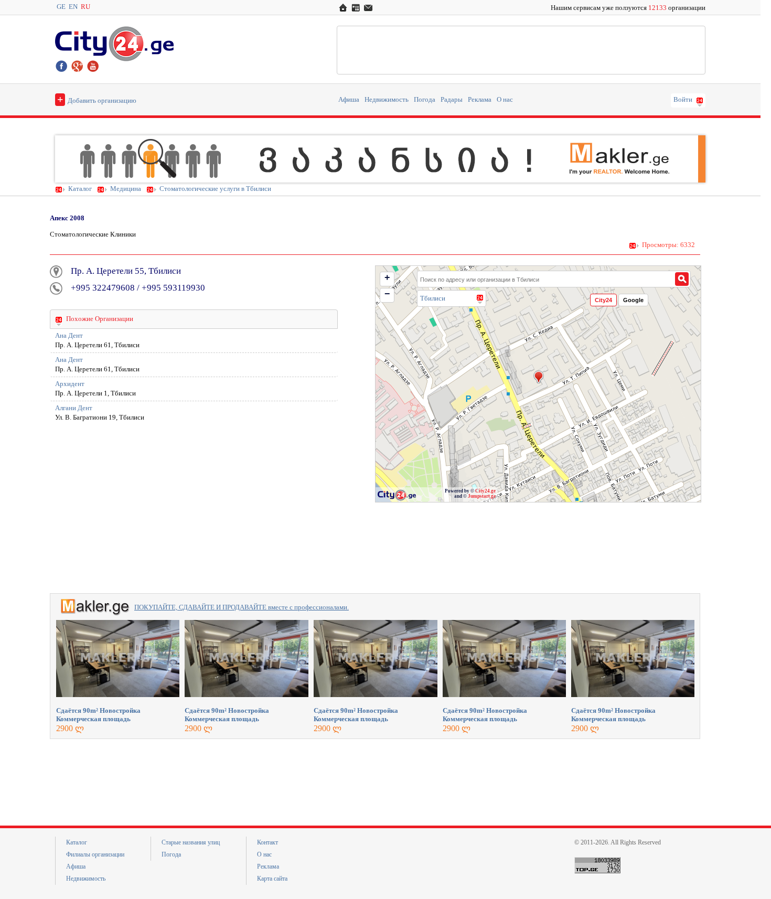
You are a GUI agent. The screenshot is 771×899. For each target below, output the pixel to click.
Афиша (348, 99)
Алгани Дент (73, 408)
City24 (603, 300)
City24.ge (485, 491)
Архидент (69, 384)
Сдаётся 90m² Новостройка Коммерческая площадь (98, 715)
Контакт (267, 842)
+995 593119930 (173, 288)
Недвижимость (387, 99)
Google (633, 300)
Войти (682, 99)
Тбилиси (432, 298)
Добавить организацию (96, 99)
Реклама (479, 99)
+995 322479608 (103, 288)
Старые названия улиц (191, 842)
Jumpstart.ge (482, 496)
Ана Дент (69, 335)
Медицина (125, 188)
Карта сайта (272, 878)
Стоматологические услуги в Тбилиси (215, 188)
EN (73, 6)
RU (85, 6)
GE (61, 6)
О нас (505, 99)
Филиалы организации (95, 854)
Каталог (80, 188)
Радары (452, 99)
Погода (424, 99)
